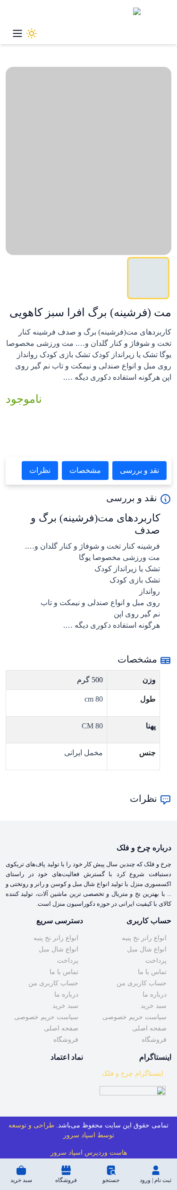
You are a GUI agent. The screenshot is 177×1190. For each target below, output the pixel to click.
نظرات (40, 470)
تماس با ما (152, 971)
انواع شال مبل (147, 949)
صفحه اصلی (149, 1028)
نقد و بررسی (139, 470)
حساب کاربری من (142, 983)
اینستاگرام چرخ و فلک (132, 1073)
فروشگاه (154, 1039)
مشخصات (85, 470)
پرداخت (156, 960)
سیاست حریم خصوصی (134, 1017)
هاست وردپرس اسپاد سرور (89, 1152)
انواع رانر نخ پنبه (144, 938)
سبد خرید (154, 1005)
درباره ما (155, 994)
